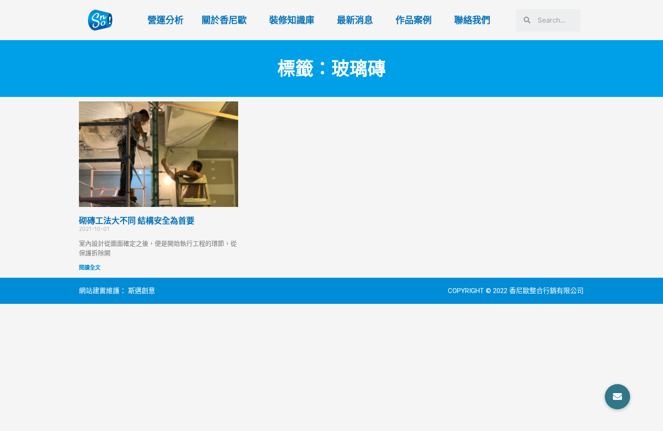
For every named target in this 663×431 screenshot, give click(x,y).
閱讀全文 (90, 267)
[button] (617, 396)
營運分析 (165, 20)
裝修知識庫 (291, 20)
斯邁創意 (141, 291)
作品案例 (414, 20)
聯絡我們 (472, 20)
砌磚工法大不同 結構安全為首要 (136, 220)
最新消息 (355, 20)
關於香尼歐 (224, 20)
